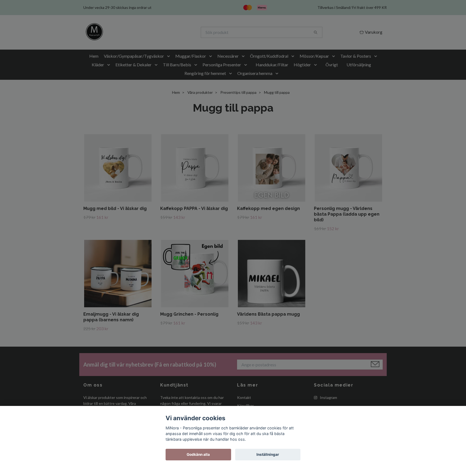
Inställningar (267, 454)
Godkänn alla (198, 454)
